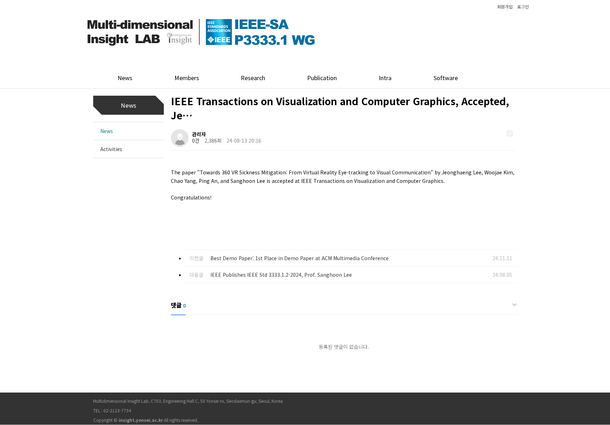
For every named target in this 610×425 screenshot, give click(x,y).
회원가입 (505, 7)
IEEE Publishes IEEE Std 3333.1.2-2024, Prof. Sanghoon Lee (281, 274)
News (106, 130)
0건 (195, 140)
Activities (111, 148)
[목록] (510, 133)
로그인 (523, 7)
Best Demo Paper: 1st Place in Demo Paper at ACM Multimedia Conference (299, 258)
